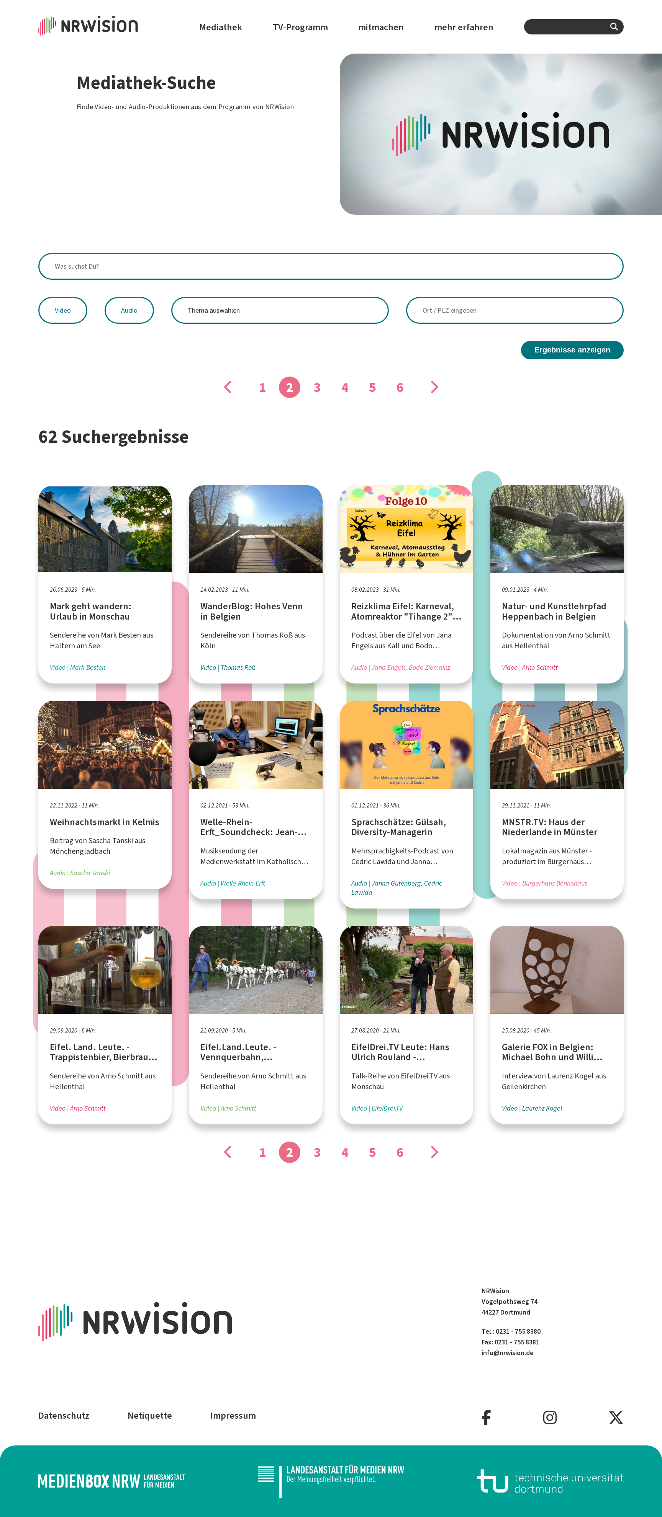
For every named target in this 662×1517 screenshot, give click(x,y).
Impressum (233, 1415)
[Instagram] (550, 1418)
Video (63, 310)
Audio (129, 310)
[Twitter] (616, 1418)
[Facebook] (486, 1418)
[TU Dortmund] (550, 1481)
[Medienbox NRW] (111, 1481)
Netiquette (150, 1415)
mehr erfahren (463, 27)
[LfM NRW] (331, 1481)
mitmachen (381, 27)
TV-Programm (300, 27)
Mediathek (220, 27)
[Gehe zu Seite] (228, 387)
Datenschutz (63, 1415)
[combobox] (574, 26)
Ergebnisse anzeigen (572, 350)
